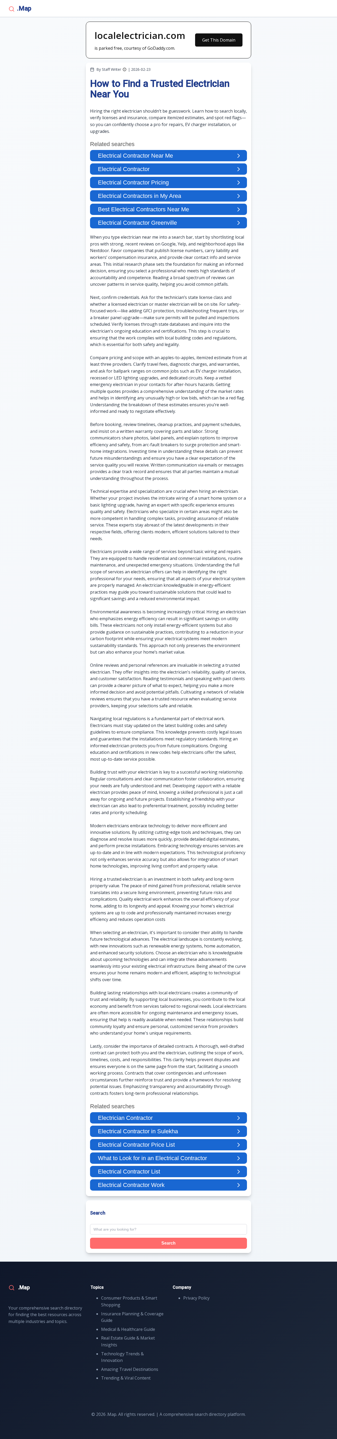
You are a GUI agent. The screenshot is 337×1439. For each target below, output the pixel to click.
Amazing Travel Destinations (129, 1369)
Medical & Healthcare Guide (128, 1329)
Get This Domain (218, 40)
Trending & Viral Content (126, 1378)
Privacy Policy (196, 1298)
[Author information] (124, 69)
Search (168, 1243)
